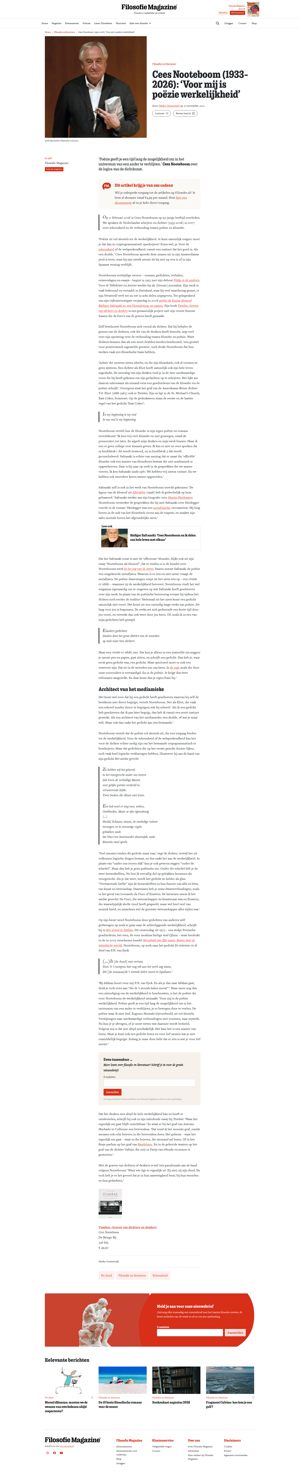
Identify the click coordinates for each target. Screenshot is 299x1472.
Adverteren (193, 1450)
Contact (242, 23)
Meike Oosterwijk (169, 106)
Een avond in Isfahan (119, 930)
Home (48, 32)
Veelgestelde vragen (162, 1446)
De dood (106, 1275)
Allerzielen (139, 492)
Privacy (227, 1450)
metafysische (162, 508)
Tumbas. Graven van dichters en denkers (128, 1227)
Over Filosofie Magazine (200, 1446)
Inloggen (120, 1463)
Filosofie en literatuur (64, 32)
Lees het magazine (54, 169)
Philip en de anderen (186, 280)
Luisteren (159, 113)
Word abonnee (237, 12)
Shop (254, 23)
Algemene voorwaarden (236, 1455)
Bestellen (223, 12)
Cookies (228, 1446)
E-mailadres (109, 1076)
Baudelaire (145, 1144)
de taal (174, 667)
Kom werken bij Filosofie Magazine (200, 1457)
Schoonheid (160, 1275)
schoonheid (106, 249)
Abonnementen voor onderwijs (126, 1452)
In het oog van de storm (138, 569)
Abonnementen (124, 1446)
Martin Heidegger (180, 497)
